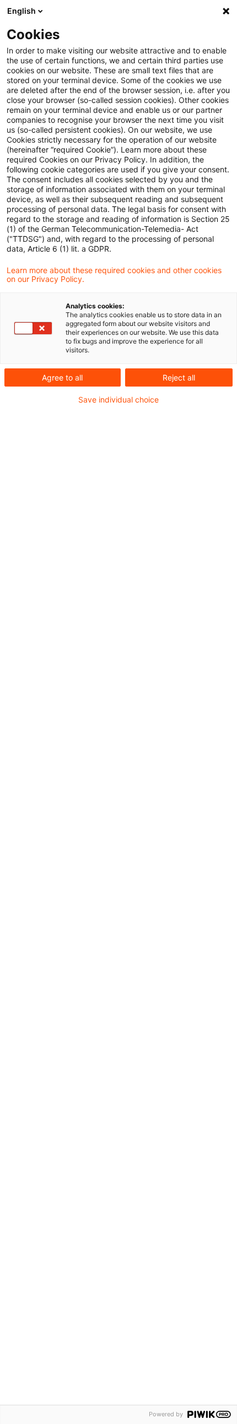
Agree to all (62, 377)
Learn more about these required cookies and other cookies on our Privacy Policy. (114, 275)
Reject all (179, 377)
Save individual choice (118, 399)
